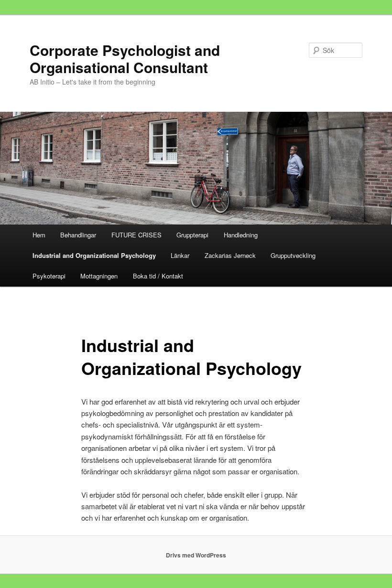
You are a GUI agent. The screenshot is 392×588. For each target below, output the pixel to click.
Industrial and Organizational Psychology (94, 255)
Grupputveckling (293, 255)
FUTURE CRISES (136, 234)
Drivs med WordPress (196, 555)
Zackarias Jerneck (230, 255)
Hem (39, 234)
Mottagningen (99, 275)
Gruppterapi (192, 234)
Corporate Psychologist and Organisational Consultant (125, 58)
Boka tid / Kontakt (158, 275)
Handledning (241, 234)
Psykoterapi (49, 275)
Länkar (180, 255)
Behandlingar (78, 234)
